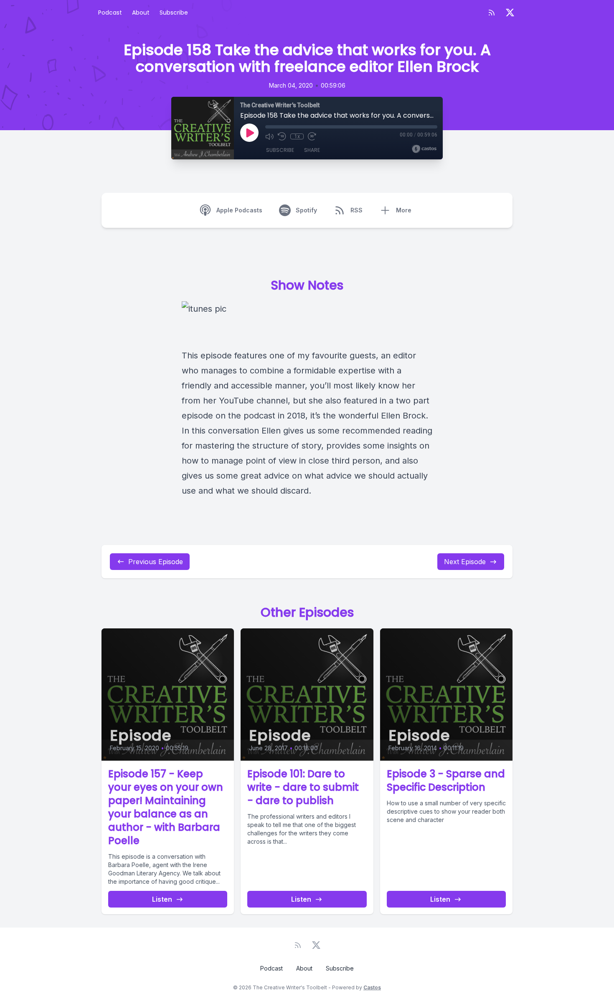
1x (297, 136)
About (141, 12)
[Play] (249, 133)
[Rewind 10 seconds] (282, 136)
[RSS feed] (491, 12)
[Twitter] (510, 12)
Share (312, 150)
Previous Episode (155, 561)
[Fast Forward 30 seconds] (312, 136)
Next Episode (465, 561)
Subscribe (174, 12)
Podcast (110, 12)
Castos (372, 987)
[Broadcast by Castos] (424, 149)
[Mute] (269, 136)
